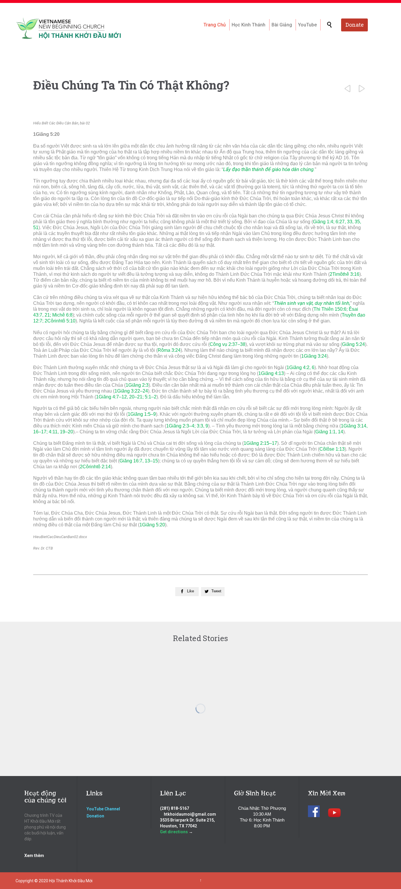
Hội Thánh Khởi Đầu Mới (70, 880)
